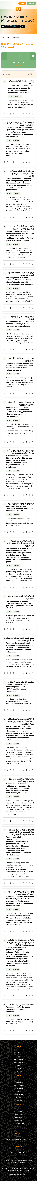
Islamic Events (18, 1085)
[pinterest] (17, 1153)
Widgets (18, 1126)
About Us (14, 1162)
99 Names (18, 1100)
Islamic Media (18, 1094)
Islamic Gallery (18, 1088)
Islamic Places (18, 1071)
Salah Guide (18, 1114)
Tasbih (18, 1091)
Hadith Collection (18, 1062)
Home (3, 37)
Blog (18, 1129)
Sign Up (31, 3)
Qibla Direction (18, 1059)
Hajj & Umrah (18, 1117)
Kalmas (18, 1097)
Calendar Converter (18, 1123)
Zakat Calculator (18, 1111)
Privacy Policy (14, 1174)
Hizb (13, 37)
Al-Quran (18, 1056)
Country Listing (22, 1160)
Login (22, 3)
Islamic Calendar (19, 1082)
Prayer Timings (18, 1053)
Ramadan (18, 1068)
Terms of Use (23, 1174)
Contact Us (22, 1162)
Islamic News (18, 1120)
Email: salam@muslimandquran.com (18, 1140)
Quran (8, 37)
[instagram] (14, 1153)
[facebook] (11, 1153)
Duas (18, 1065)
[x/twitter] (23, 1153)
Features (13, 1160)
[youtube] (20, 1153)
